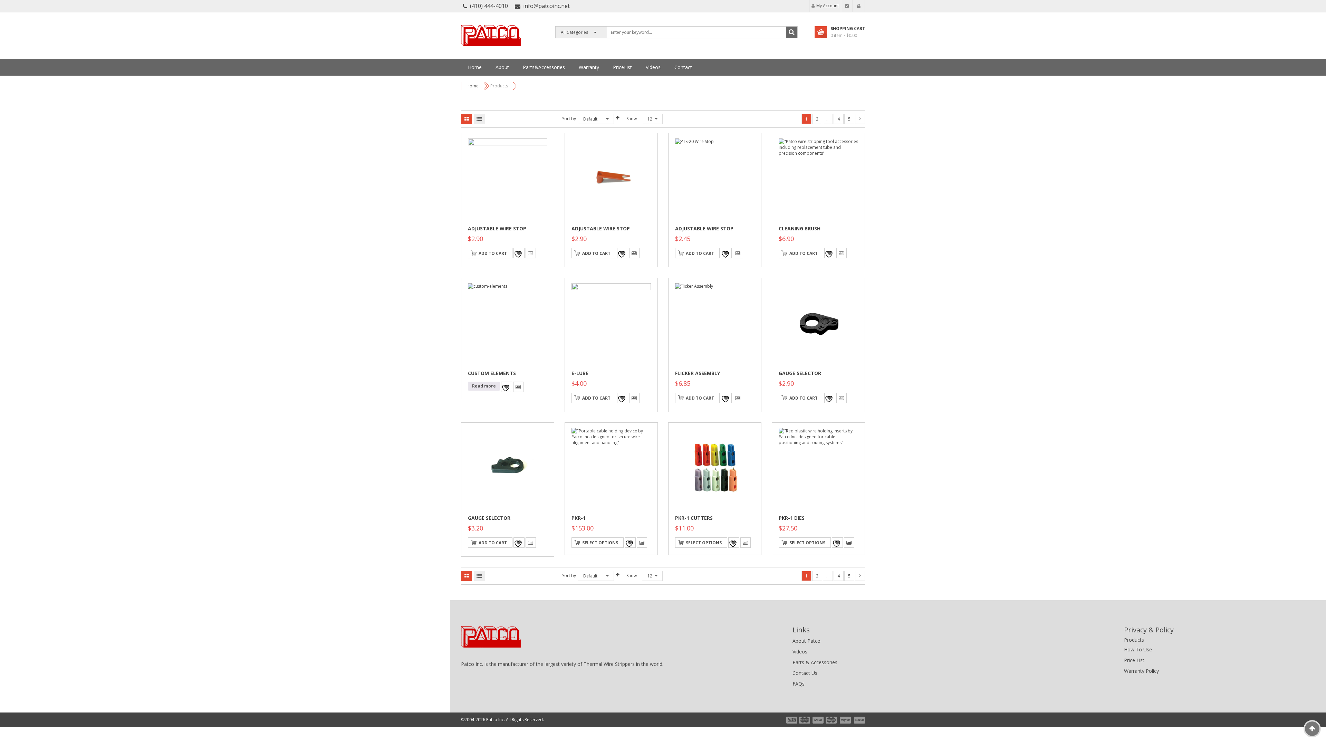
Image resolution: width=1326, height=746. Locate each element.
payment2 (805, 720)
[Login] (859, 6)
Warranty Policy (1141, 671)
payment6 (859, 720)
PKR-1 (578, 518)
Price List (1134, 660)
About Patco (806, 641)
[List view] (479, 119)
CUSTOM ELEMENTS (492, 373)
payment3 (818, 720)
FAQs (798, 683)
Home (473, 86)
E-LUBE (579, 373)
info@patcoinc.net (546, 6)
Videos (799, 651)
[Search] (791, 32)
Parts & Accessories (814, 662)
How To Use (1138, 649)
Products (1134, 640)
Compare (531, 253)
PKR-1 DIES (792, 518)
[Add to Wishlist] (519, 253)
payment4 (832, 720)
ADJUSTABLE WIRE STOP (497, 228)
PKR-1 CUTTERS (694, 518)
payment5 (845, 720)
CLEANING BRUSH (799, 228)
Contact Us (804, 673)
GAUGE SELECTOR (800, 373)
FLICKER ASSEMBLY (697, 373)
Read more (484, 386)
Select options (600, 543)
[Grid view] (466, 119)
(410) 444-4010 (489, 6)
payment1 (791, 720)
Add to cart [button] (493, 253)
